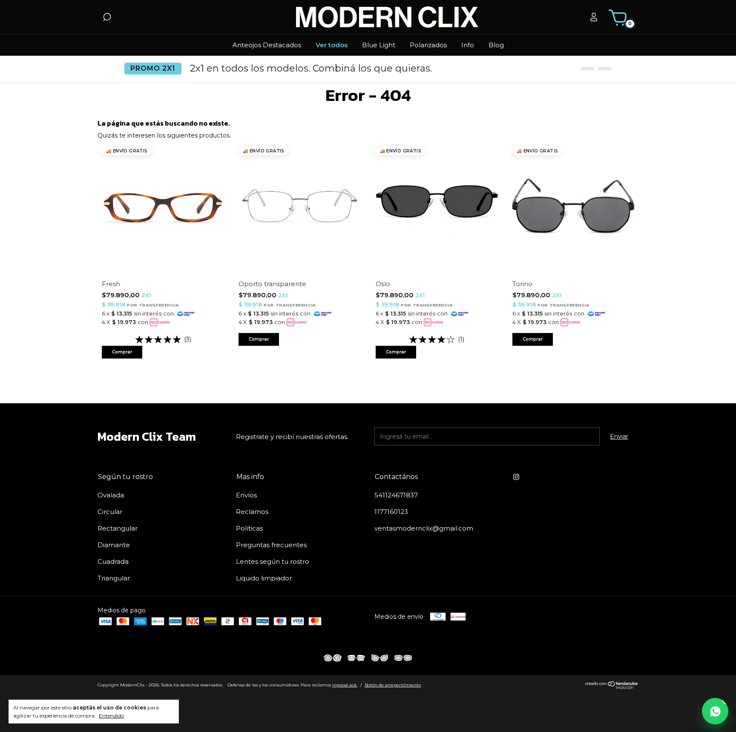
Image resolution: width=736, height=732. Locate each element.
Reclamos (252, 512)
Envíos (246, 495)
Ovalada (111, 495)
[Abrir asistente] (715, 711)
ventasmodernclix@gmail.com (423, 528)
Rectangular (118, 528)
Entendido (111, 715)
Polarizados (428, 45)
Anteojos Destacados (267, 45)
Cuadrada (113, 561)
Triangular (114, 578)
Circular (110, 512)
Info (467, 45)
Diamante (114, 545)
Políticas (249, 528)
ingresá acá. (344, 685)
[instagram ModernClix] (516, 477)
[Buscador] (107, 18)
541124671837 (396, 495)
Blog (496, 45)
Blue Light (378, 45)
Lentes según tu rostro (272, 561)
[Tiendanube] (611, 687)
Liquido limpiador (264, 578)
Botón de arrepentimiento (393, 685)
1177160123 (391, 512)
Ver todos (332, 45)
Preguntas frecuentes (271, 545)
